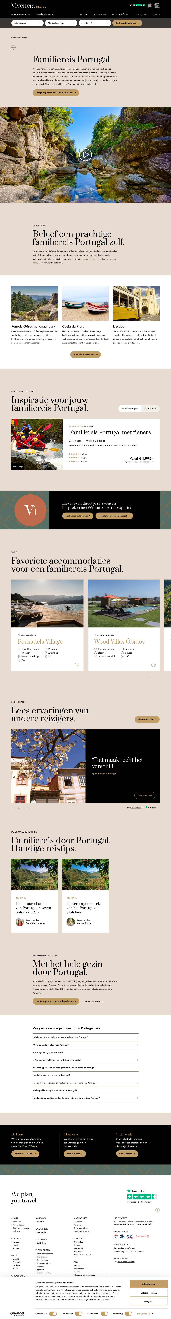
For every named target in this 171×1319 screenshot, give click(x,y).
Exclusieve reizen (44, 1273)
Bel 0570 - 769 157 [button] (24, 1153)
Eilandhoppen (42, 1257)
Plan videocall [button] (125, 1153)
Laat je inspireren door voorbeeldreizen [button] (55, 1001)
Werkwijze (78, 1251)
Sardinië (16, 1265)
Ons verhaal (78, 1242)
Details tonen (143, 1314)
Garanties (78, 1221)
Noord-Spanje (18, 1225)
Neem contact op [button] (93, 1001)
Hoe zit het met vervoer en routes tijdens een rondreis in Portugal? (64, 1082)
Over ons (138, 14)
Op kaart (152, 408)
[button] (13, 47)
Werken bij (78, 1248)
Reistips (83, 14)
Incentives (41, 1266)
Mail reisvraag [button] (73, 1153)
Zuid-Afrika (41, 1243)
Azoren (16, 1248)
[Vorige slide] (14, 466)
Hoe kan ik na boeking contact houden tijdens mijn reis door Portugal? (66, 1097)
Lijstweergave (131, 408)
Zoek (126, 23)
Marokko (40, 1221)
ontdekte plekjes (91, 259)
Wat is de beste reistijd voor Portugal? (51, 1044)
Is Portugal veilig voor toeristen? (48, 1052)
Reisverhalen (100, 14)
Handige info (118, 14)
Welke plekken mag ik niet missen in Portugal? (55, 1090)
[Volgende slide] (21, 466)
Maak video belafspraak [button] (76, 515)
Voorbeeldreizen (45, 14)
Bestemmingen (19, 14)
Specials (40, 1269)
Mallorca (16, 1231)
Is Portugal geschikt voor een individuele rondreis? (57, 1060)
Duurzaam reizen (81, 1228)
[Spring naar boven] (157, 1210)
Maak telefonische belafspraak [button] (113, 515)
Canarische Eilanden (21, 1228)
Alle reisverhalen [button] (146, 719)
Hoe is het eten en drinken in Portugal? (51, 1075)
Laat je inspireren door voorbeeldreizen (55, 92)
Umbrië (16, 1259)
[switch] (78, 1314)
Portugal (16, 1242)
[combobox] (27, 23)
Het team (77, 1245)
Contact (156, 14)
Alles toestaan (148, 1284)
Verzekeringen (79, 1225)
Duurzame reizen (43, 1263)
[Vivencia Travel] (28, 5)
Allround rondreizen (45, 1253)
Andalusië (17, 1221)
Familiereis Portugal (19, 37)
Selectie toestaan (149, 1293)
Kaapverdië (41, 1232)
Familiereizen (42, 1260)
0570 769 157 (122, 1258)
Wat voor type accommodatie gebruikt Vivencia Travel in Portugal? (64, 1067)
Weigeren (148, 1301)
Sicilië (15, 1268)
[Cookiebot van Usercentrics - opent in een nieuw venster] (17, 1314)
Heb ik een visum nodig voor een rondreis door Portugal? (60, 1037)
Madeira (16, 1245)
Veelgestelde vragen (82, 1231)
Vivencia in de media (82, 1254)
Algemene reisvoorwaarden (85, 1275)
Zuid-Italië (17, 1262)
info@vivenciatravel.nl (126, 1261)
